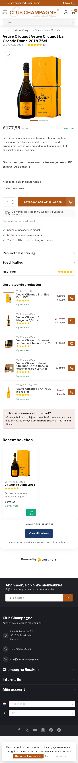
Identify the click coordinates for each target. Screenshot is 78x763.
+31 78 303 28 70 (20, 649)
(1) (44, 44)
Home (6, 30)
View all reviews (39, 533)
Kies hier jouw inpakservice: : (22, 182)
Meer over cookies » (55, 756)
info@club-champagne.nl (38, 420)
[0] (73, 12)
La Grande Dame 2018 (20, 484)
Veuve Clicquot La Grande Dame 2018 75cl (38, 30)
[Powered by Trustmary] (39, 559)
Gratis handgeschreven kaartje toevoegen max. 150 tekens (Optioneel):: (37, 164)
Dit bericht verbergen (28, 756)
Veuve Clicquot (13, 45)
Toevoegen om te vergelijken (18, 220)
